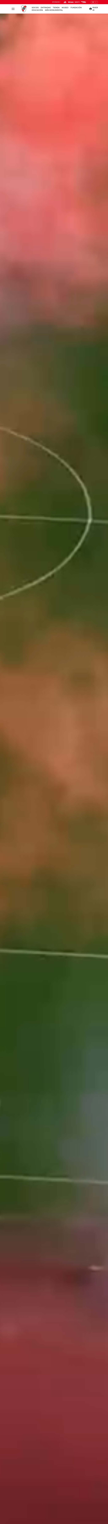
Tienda (56, 8)
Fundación (76, 8)
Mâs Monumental (54, 10)
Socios (35, 8)
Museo (65, 8)
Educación (37, 10)
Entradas (46, 8)
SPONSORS (55, 2)
